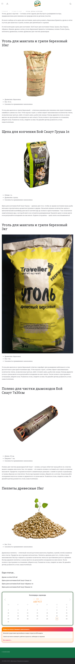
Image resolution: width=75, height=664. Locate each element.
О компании (6, 651)
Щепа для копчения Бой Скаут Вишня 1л (17, 587)
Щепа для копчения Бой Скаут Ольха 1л (16, 580)
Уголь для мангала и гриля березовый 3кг (34, 227)
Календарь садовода (37, 595)
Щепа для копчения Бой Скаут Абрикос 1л (17, 584)
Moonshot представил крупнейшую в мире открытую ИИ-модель (23, 633)
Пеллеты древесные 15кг (23, 488)
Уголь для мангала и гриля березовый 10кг (34, 43)
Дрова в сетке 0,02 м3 (9, 577)
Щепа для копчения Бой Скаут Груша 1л (35, 131)
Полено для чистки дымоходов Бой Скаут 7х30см (32, 390)
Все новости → (7, 640)
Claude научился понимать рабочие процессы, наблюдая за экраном (24, 636)
